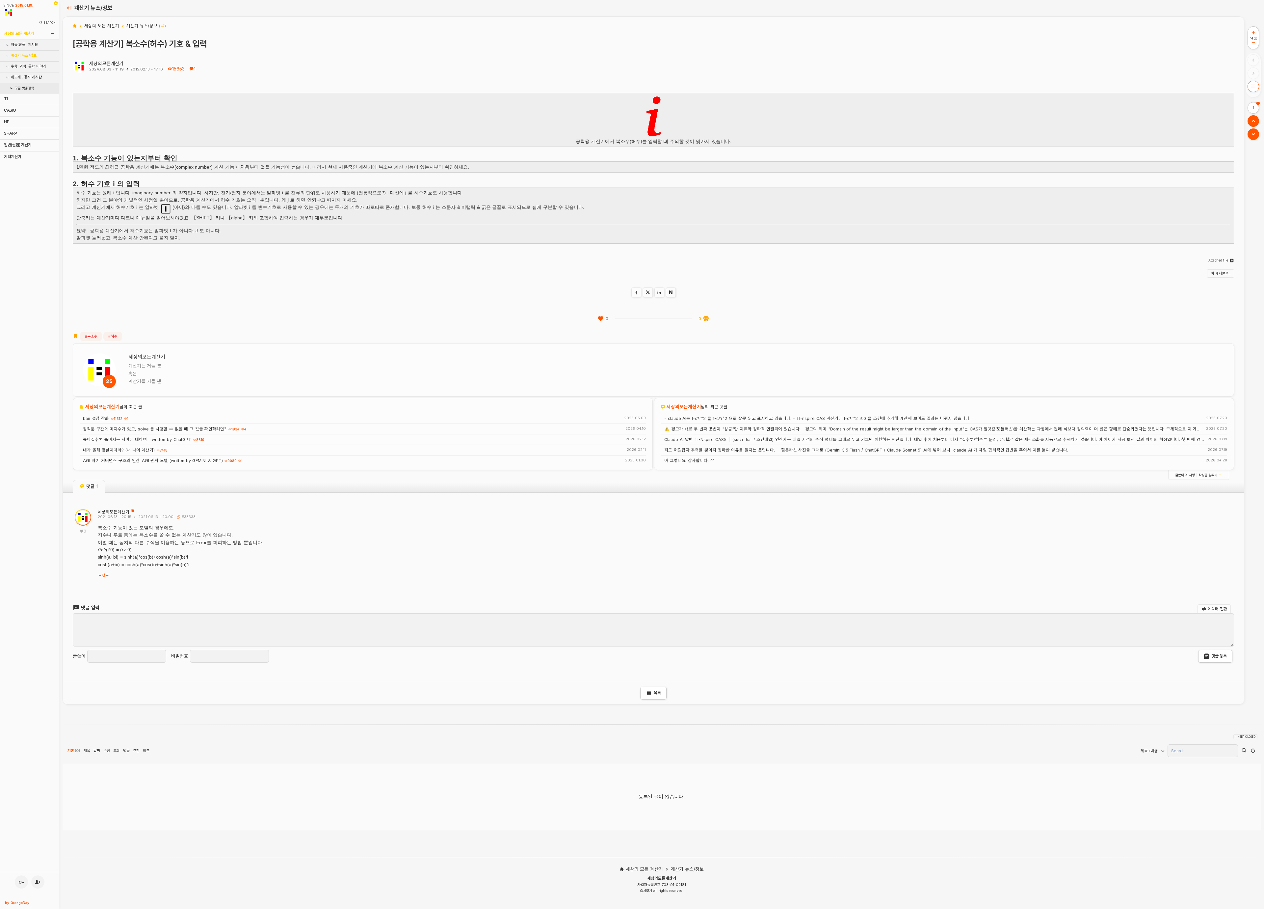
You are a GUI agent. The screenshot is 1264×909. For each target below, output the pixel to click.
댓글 (105, 575)
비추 (146, 750)
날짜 (96, 750)
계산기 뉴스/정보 (24, 55)
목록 (653, 693)
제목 (87, 750)
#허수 (112, 336)
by (17, 903)
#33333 (188, 516)
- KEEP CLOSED (1245, 736)
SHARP (10, 133)
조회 (116, 750)
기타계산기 (12, 156)
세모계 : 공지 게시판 (26, 77)
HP (6, 121)
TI (6, 98)
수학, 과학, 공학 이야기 (28, 66)
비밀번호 (179, 656)
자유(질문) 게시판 (24, 44)
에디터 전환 (1217, 608)
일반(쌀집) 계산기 (18, 144)
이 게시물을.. (1220, 273)
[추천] (600, 319)
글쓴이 (79, 656)
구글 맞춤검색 (24, 88)
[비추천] (706, 319)
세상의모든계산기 (106, 63)
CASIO (10, 110)
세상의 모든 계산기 (19, 33)
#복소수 (91, 336)
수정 (106, 750)
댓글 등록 (1219, 655)
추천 (136, 750)
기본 (73, 750)
